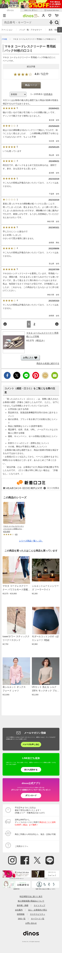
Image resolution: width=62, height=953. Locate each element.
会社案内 (19, 910)
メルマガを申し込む (30, 744)
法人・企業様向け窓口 (37, 910)
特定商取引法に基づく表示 (31, 896)
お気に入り (50, 15)
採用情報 (20, 914)
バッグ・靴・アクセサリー (30, 30)
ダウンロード (31, 795)
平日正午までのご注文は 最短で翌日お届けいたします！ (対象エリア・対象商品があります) (30, 810)
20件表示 (48, 94)
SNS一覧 (21, 919)
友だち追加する (31, 770)
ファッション (7, 30)
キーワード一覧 (37, 919)
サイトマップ (39, 905)
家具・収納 (53, 30)
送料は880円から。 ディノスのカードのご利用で (35, 822)
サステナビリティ (37, 914)
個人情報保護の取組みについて (31, 901)
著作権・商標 (22, 905)
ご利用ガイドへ (21, 846)
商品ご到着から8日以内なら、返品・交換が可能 (35, 834)
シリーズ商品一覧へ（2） (31, 541)
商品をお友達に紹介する (48, 363)
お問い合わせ (31, 923)
